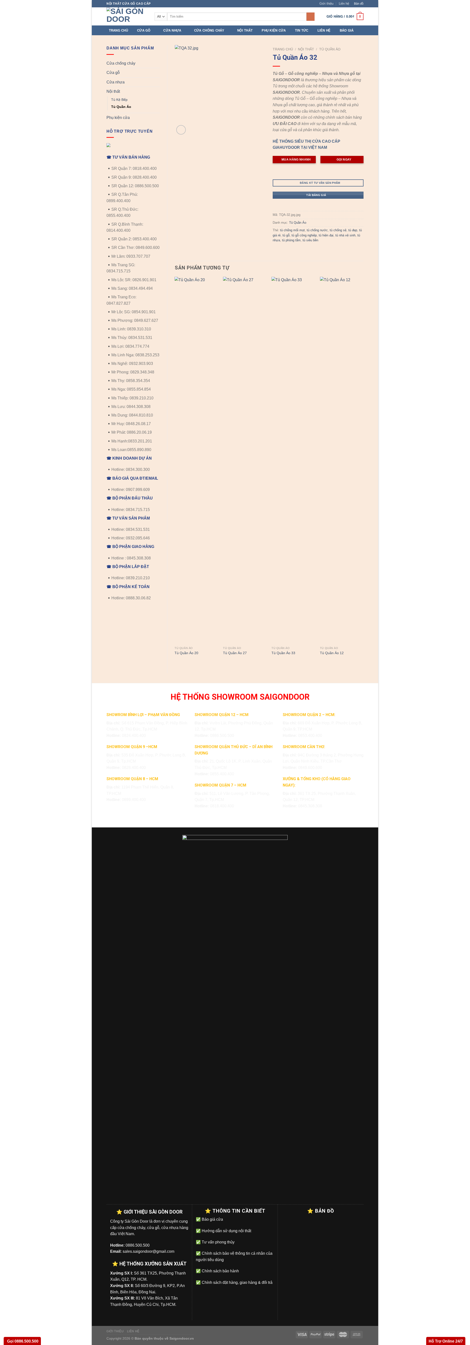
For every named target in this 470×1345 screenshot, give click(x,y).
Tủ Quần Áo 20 (186, 653)
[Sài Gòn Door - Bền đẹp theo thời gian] (126, 16)
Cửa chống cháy (209, 30)
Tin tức (301, 30)
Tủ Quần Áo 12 (332, 653)
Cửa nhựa (172, 30)
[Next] (363, 470)
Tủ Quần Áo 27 (235, 653)
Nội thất (245, 30)
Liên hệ (344, 3)
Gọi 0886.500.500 (22, 1341)
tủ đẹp (352, 230)
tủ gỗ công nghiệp (304, 235)
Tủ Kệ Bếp (119, 100)
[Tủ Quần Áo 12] (342, 460)
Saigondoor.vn (181, 1338)
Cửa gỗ (144, 30)
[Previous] (175, 470)
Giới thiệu (326, 3)
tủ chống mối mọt (292, 230)
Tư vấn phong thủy (218, 1242)
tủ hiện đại (326, 235)
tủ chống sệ (338, 230)
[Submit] (310, 16)
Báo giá (347, 30)
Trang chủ (118, 30)
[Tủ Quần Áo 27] (245, 460)
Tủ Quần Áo (121, 107)
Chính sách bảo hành (220, 1271)
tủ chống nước (317, 230)
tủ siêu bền (310, 240)
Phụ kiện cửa (274, 30)
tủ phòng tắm (291, 240)
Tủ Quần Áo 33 (283, 653)
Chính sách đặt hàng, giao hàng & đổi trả (236, 1282)
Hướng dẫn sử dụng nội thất (226, 1231)
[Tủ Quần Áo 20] (196, 460)
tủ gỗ (286, 235)
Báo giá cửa (212, 1219)
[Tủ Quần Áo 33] (293, 460)
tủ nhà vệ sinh (345, 235)
